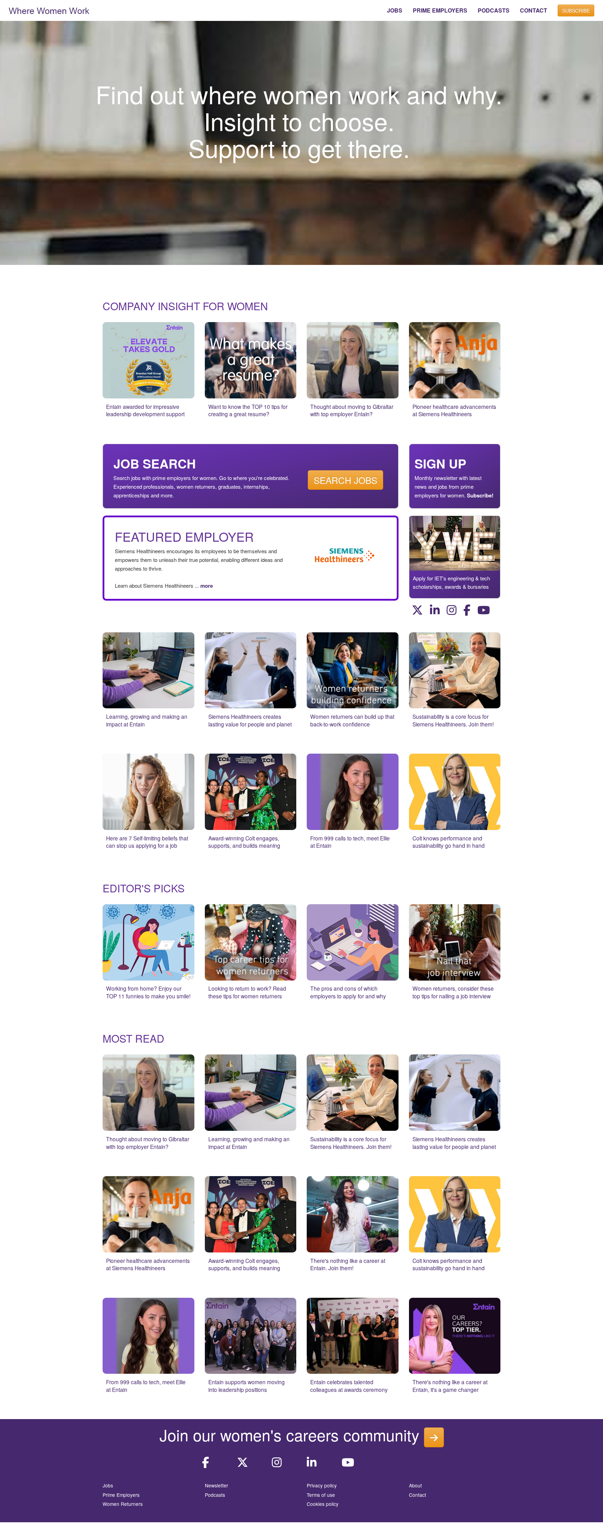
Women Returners (123, 1503)
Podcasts (215, 1494)
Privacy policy (322, 1485)
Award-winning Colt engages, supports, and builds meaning (244, 841)
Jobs (108, 1485)
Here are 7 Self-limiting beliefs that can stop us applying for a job (147, 841)
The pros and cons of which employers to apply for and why (348, 992)
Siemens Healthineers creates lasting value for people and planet (250, 720)
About (415, 1485)
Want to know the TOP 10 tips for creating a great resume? (248, 410)
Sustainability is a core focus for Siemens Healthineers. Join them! (453, 720)
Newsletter (216, 1485)
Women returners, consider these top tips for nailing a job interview (453, 992)
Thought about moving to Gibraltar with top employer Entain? (351, 410)
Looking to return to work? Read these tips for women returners (247, 992)
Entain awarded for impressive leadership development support (145, 410)
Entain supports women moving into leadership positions (246, 1385)
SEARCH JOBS (345, 479)
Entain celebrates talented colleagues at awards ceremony (349, 1385)
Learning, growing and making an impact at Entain (146, 720)
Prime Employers (121, 1494)
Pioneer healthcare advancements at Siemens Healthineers (454, 410)
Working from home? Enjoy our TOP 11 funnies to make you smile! (148, 992)
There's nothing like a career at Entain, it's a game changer (449, 1385)
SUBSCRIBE (576, 10)
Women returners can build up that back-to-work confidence (352, 720)
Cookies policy (322, 1503)
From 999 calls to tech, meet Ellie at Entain (350, 841)
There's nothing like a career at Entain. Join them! (347, 1264)
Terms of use (321, 1494)
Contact (417, 1494)
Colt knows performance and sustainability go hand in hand (448, 841)
